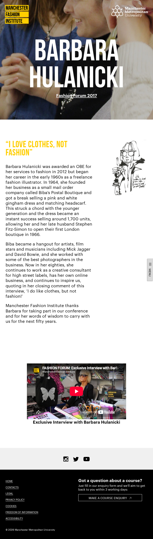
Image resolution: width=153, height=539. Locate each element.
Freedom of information (22, 512)
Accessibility (14, 518)
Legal (9, 493)
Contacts (12, 487)
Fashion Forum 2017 (76, 95)
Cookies (11, 506)
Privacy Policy (15, 499)
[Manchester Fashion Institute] (17, 22)
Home (9, 481)
